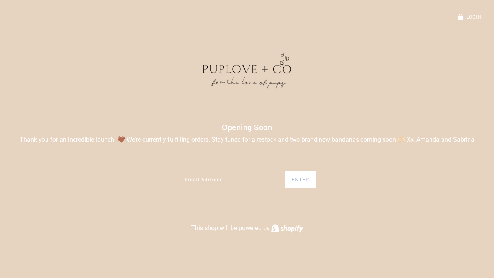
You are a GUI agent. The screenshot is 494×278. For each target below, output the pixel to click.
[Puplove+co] (247, 72)
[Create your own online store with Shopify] (287, 228)
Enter (300, 179)
